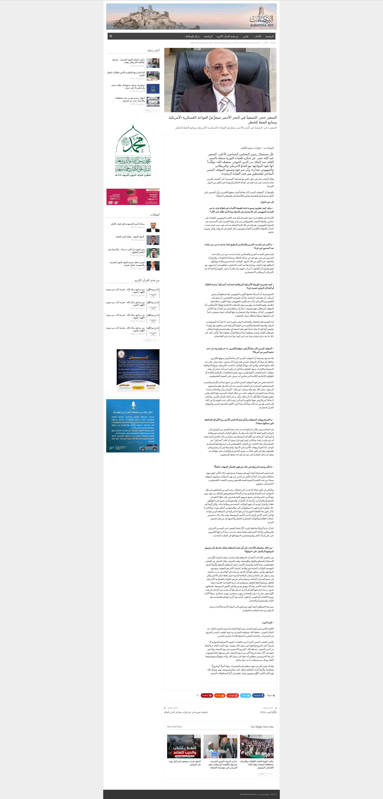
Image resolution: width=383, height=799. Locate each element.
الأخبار (258, 36)
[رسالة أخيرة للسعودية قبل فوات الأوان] (153, 227)
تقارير (246, 36)
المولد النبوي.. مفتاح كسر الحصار (130, 237)
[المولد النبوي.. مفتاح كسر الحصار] (153, 240)
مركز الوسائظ (193, 36)
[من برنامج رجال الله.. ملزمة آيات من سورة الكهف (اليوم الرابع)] (153, 318)
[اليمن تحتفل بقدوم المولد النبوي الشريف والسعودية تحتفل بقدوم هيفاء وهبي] (153, 266)
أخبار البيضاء (268, 736)
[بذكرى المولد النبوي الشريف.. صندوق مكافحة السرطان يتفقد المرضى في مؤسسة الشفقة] (220, 746)
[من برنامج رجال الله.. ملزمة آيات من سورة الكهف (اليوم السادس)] (153, 293)
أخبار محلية (232, 736)
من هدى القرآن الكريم (227, 36)
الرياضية (208, 36)
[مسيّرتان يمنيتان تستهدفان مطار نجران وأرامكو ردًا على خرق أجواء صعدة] (153, 89)
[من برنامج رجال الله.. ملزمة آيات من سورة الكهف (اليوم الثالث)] (153, 331)
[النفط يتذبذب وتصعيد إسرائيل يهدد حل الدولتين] (184, 746)
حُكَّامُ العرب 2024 (268, 712)
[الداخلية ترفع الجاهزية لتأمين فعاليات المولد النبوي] (153, 76)
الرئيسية (269, 36)
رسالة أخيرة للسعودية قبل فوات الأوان (128, 224)
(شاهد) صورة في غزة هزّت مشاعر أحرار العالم (186, 712)
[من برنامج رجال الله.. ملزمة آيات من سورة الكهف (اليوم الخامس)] (153, 306)
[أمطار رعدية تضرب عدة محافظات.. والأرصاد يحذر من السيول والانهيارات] (153, 101)
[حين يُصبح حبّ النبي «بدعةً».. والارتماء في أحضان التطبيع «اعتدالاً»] (153, 253)
